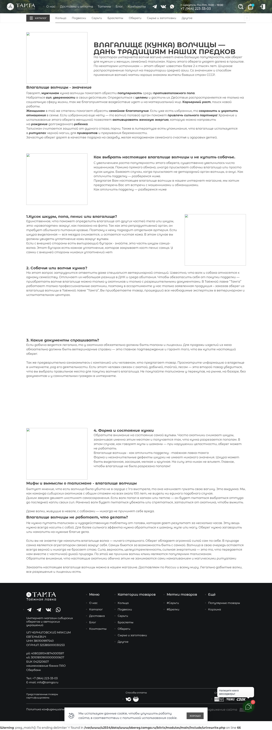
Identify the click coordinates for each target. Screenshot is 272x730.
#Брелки (173, 609)
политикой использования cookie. (149, 718)
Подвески (79, 18)
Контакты (137, 6)
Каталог (96, 609)
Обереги (135, 18)
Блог (119, 6)
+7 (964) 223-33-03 (196, 9)
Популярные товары (224, 603)
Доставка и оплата (76, 6)
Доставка (97, 616)
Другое (187, 18)
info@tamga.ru (47, 682)
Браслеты (115, 18)
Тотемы (104, 6)
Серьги (97, 18)
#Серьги (173, 603)
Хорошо (195, 715)
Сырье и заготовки (161, 18)
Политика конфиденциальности (49, 709)
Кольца (60, 18)
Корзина (214, 609)
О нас (50, 6)
